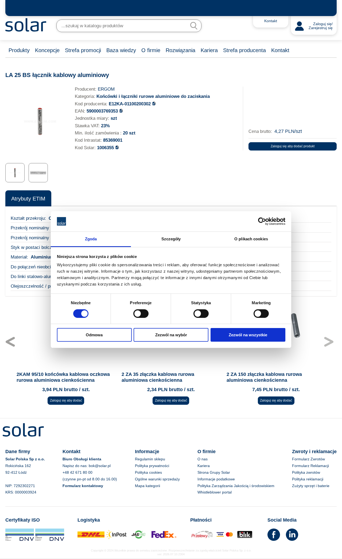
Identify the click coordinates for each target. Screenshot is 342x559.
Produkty (19, 50)
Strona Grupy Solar (213, 472)
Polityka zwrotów (306, 472)
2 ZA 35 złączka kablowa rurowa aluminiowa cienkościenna (158, 377)
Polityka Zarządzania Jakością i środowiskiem (235, 486)
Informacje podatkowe (216, 479)
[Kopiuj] (154, 103)
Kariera (209, 50)
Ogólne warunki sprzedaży (157, 479)
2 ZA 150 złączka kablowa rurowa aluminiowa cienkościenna (264, 377)
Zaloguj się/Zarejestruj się (321, 26)
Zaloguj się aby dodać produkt (292, 146)
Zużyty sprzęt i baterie (310, 486)
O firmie (150, 50)
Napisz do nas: (76, 466)
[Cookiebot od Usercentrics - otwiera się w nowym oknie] (262, 221)
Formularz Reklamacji (310, 466)
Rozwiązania (180, 50)
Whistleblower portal (214, 492)
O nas (202, 459)
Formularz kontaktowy (83, 486)
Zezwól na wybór (171, 335)
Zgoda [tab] (91, 239)
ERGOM (106, 89)
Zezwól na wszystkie (248, 335)
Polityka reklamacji (307, 479)
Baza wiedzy (121, 50)
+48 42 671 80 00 (77, 472)
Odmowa (94, 335)
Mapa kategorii (147, 486)
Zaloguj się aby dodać (66, 400)
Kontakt (280, 50)
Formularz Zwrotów (308, 459)
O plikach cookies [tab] (251, 239)
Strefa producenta (244, 50)
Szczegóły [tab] (171, 239)
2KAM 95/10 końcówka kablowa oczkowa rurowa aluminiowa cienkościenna (63, 377)
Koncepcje (47, 50)
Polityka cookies (148, 472)
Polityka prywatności (152, 466)
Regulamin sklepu (150, 459)
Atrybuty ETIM (28, 199)
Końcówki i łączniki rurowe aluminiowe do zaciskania (153, 96)
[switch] (141, 313)
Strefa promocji (83, 50)
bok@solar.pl (100, 466)
